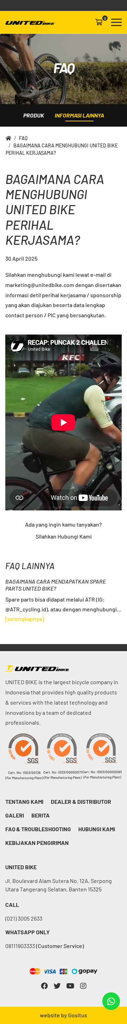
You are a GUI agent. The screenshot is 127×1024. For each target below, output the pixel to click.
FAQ (23, 138)
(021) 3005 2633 (23, 918)
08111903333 (44, 945)
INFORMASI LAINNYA (79, 115)
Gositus (77, 1015)
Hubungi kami (96, 829)
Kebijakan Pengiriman (37, 842)
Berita (40, 815)
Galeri (14, 815)
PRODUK (33, 115)
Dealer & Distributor (81, 801)
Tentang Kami (24, 801)
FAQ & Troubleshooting (38, 829)
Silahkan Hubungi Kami (64, 536)
